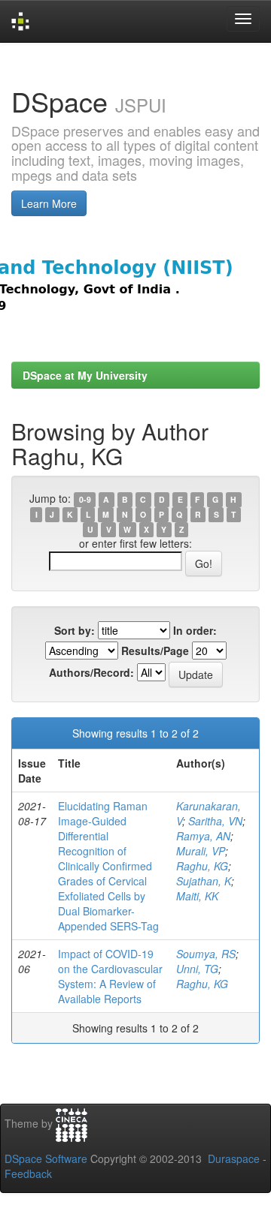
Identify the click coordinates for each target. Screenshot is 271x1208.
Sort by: (74, 630)
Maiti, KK (197, 895)
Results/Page (155, 650)
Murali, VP (200, 850)
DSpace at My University (85, 375)
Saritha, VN (215, 820)
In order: (195, 630)
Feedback (28, 1173)
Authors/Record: (91, 672)
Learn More (49, 203)
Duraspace (234, 1158)
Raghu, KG (202, 865)
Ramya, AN (203, 835)
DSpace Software (46, 1158)
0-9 (85, 499)
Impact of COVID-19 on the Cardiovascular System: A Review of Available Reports (110, 976)
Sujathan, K (203, 880)
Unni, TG (197, 968)
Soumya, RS (206, 953)
